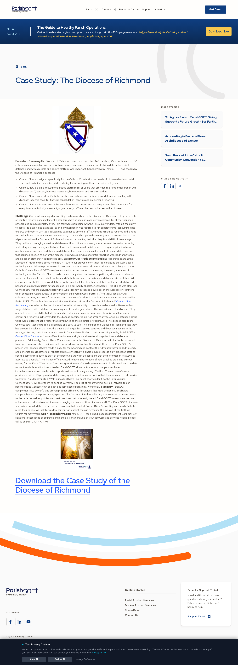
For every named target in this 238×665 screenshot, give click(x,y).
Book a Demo (132, 610)
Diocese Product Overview (140, 605)
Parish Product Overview (139, 600)
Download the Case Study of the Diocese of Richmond (72, 485)
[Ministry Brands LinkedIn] (19, 622)
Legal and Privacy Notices (19, 636)
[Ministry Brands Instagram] (28, 622)
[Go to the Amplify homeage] (30, 9)
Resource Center (129, 9)
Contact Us (131, 615)
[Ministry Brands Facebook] (10, 622)
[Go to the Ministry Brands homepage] (22, 592)
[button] (91, 9)
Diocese (106, 9)
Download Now (219, 31)
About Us (160, 9)
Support (147, 9)
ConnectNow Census (27, 336)
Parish (89, 9)
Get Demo (215, 9)
